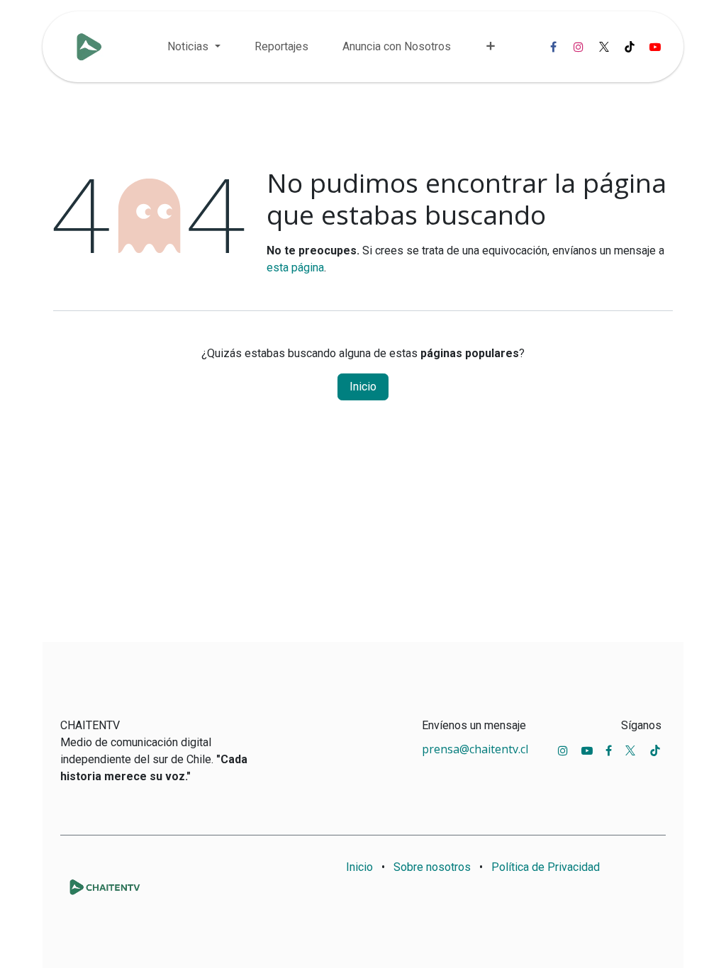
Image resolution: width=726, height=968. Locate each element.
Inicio (363, 386)
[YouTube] (655, 46)
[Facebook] (553, 46)
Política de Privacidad (545, 867)
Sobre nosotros (432, 867)
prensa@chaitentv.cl (475, 749)
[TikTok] (629, 46)
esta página (295, 267)
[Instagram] (578, 46)
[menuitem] (193, 47)
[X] (604, 46)
